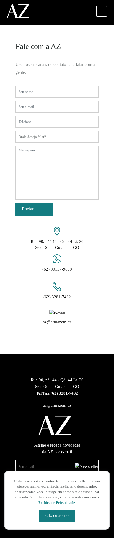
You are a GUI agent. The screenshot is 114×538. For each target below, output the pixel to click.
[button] (101, 11)
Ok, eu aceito (57, 515)
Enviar (27, 208)
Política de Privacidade (56, 503)
